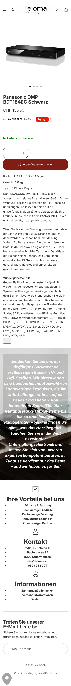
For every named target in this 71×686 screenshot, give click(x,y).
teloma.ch (40, 664)
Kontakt (35, 541)
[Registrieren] (62, 649)
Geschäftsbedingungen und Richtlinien (35, 673)
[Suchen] (13, 10)
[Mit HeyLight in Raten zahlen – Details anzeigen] (50, 119)
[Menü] (4, 9)
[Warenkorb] (66, 10)
